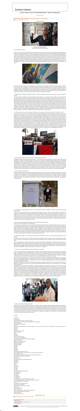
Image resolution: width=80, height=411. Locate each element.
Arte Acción (17, 396)
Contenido (42, 15)
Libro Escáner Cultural (18, 403)
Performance (31, 396)
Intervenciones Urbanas (26, 396)
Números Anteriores (18, 402)
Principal (37, 15)
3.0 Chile (55, 405)
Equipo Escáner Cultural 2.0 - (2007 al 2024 (22, 401)
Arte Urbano (21, 396)
